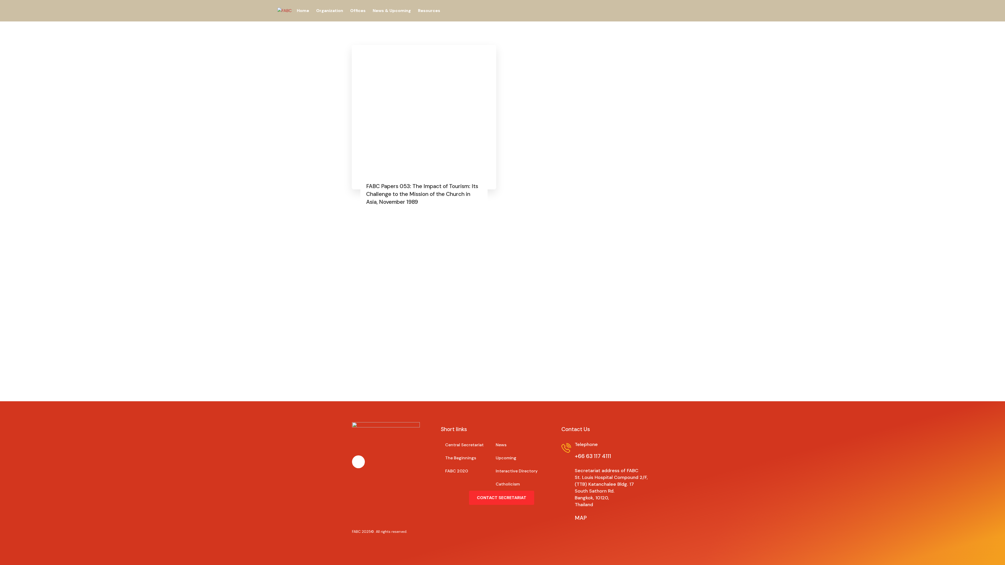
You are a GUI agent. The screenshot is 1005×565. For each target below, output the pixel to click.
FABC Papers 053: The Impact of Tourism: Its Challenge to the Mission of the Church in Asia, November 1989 (422, 194)
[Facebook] (358, 461)
